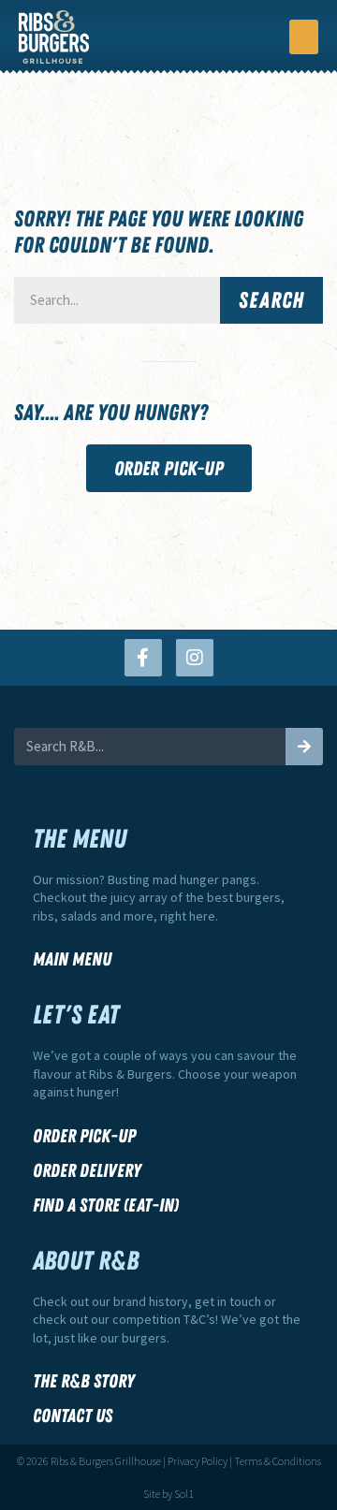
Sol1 (184, 1494)
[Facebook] (143, 657)
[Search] (304, 746)
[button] (304, 37)
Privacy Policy (197, 1461)
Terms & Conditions (277, 1461)
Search (271, 300)
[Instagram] (194, 657)
